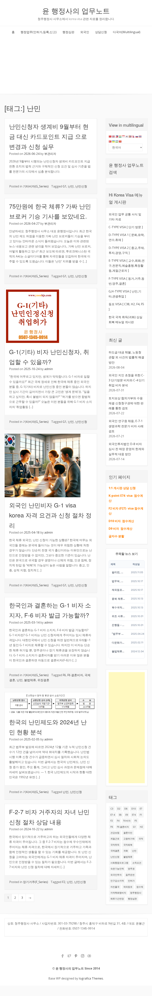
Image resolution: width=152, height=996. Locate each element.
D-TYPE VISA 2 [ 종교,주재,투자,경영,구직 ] (127, 250)
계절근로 (114, 838)
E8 (120, 814)
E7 (141, 808)
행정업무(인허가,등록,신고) (39, 32)
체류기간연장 (117, 898)
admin (48, 369)
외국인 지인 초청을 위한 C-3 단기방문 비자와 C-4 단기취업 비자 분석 (127, 380)
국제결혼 (114, 850)
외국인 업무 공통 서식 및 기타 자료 (125, 216)
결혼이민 (127, 832)
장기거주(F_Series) (35, 882)
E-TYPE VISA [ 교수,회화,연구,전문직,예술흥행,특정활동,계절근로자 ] (127, 266)
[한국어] (127, 136)
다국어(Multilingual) (126, 32)
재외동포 (127, 886)
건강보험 (114, 832)
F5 (136, 820)
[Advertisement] (76, 66)
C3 (111, 808)
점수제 (139, 886)
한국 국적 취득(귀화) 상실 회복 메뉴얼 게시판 (125, 319)
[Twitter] (69, 956)
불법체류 (30, 680)
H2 (141, 826)
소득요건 (136, 862)
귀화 (125, 850)
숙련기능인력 (117, 868)
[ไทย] (140, 136)
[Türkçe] (110, 141)
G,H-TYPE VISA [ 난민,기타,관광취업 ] (125, 293)
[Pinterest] (76, 956)
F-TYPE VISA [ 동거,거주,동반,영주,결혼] (126, 281)
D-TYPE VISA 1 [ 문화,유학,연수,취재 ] (127, 237)
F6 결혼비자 (75, 675)
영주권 (131, 868)
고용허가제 (129, 838)
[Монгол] (130, 136)
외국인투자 (116, 874)
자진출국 (114, 886)
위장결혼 (43, 680)
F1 (141, 814)
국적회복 (127, 844)
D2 (118, 808)
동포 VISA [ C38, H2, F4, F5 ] (126, 306)
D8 (125, 808)
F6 (64, 675)
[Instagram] (83, 956)
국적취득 (114, 844)
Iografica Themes (91, 978)
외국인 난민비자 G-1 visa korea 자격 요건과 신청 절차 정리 (50, 515)
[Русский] (137, 136)
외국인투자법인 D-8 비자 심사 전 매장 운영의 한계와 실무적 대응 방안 (126, 449)
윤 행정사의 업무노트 (76, 10)
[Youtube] (89, 956)
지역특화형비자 (118, 892)
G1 (64, 186)
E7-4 (112, 814)
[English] (113, 136)
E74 (134, 814)
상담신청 (101, 32)
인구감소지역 (117, 880)
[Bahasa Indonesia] (123, 136)
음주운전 (130, 874)
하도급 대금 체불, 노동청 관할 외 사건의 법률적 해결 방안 (126, 357)
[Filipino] (117, 136)
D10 (133, 808)
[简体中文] (110, 136)
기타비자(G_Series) (36, 186)
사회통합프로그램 (119, 862)
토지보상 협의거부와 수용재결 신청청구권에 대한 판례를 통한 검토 (126, 403)
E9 (126, 814)
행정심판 (68, 32)
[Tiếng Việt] (120, 141)
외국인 (84, 32)
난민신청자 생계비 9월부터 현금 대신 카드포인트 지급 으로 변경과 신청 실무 (49, 136)
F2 (63, 882)
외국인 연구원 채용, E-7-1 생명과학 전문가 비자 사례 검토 (126, 426)
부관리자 (50, 154)
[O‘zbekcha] (117, 141)
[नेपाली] (133, 136)
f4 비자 (126, 820)
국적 (141, 838)
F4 (118, 820)
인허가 (131, 880)
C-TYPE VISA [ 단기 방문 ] (126, 227)
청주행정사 (135, 892)
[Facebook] (63, 956)
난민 (71, 186)
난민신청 (81, 186)
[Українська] (113, 141)
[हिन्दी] (120, 136)
